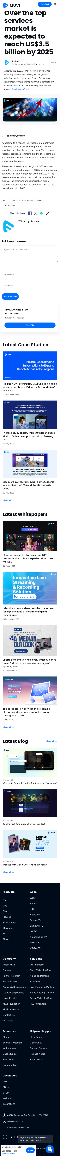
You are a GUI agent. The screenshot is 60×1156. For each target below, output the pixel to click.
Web (32, 897)
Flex (5, 911)
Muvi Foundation (11, 1003)
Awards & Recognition (14, 987)
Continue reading (21, 89)
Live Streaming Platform (42, 987)
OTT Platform (37, 964)
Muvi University (11, 1009)
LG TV (33, 931)
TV (4, 933)
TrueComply (9, 922)
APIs (5, 1081)
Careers (7, 970)
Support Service (38, 1048)
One (5, 900)
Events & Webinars (12, 1042)
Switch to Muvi (10, 1065)
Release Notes (37, 1053)
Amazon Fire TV (38, 937)
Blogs (6, 1037)
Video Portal (36, 1059)
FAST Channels (38, 1003)
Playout (7, 916)
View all (7, 500)
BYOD (6, 1092)
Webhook (8, 1098)
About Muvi (9, 964)
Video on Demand (39, 975)
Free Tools (8, 1059)
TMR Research (9, 206)
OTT (5, 200)
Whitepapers (9, 1048)
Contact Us (9, 1015)
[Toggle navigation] (55, 4)
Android (34, 903)
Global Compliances (13, 992)
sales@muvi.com (15, 1121)
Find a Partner (10, 981)
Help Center (36, 1037)
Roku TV (34, 942)
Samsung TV (36, 925)
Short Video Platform (41, 970)
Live (5, 905)
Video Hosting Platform (42, 992)
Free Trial (45, 4)
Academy (35, 981)
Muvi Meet (8, 928)
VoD (13, 200)
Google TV (35, 920)
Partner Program (11, 975)
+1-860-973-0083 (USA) (18, 1127)
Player (6, 939)
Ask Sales (8, 1020)
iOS (32, 909)
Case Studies (9, 1053)
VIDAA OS (35, 948)
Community (36, 1042)
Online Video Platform (41, 998)
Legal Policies (10, 998)
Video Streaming (26, 200)
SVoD (39, 200)
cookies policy (8, 1153)
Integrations (9, 1103)
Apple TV (35, 914)
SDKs (6, 1087)
